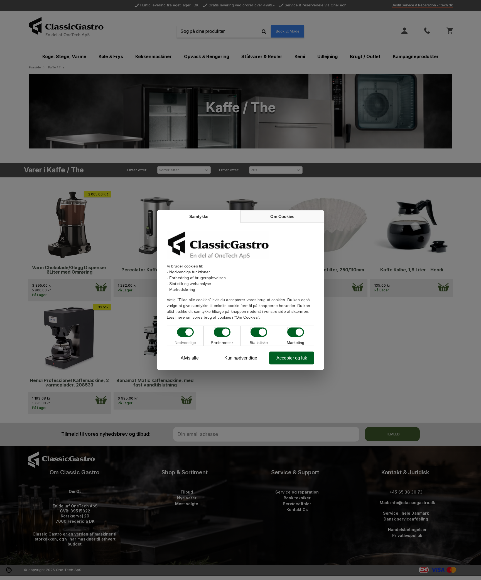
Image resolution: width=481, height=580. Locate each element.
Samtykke (198, 216)
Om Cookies (282, 216)
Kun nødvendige (240, 358)
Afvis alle (190, 358)
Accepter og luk (291, 358)
